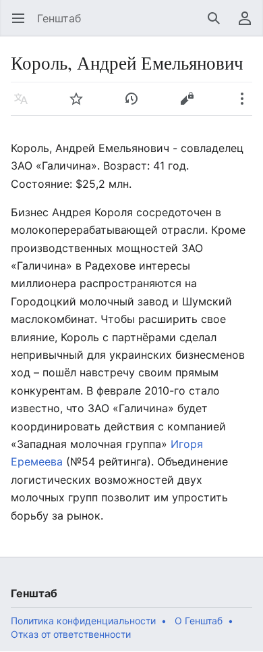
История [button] (136, 105)
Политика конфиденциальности (83, 620)
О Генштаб (199, 620)
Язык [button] (25, 105)
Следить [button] (80, 105)
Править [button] (191, 105)
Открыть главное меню (22, 25)
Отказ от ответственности (71, 634)
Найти (218, 25)
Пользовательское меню (249, 25)
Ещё (246, 105)
